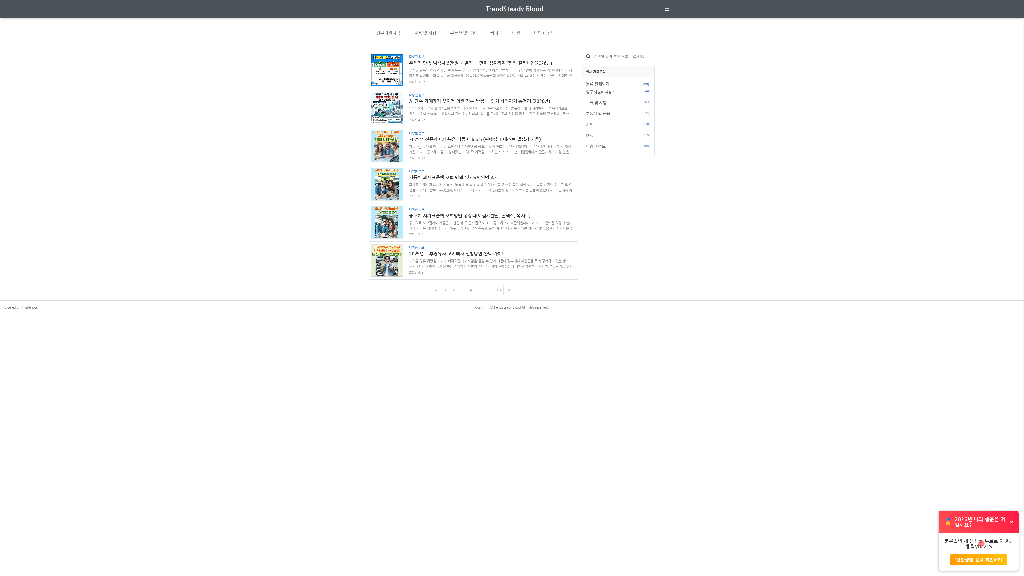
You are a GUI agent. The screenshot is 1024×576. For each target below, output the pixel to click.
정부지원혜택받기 (617, 91)
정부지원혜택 (388, 32)
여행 (516, 32)
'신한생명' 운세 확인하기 (978, 559)
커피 (494, 32)
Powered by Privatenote (20, 307)
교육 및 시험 (425, 32)
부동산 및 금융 (463, 32)
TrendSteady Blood (514, 9)
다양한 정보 (544, 32)
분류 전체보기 (597, 84)
